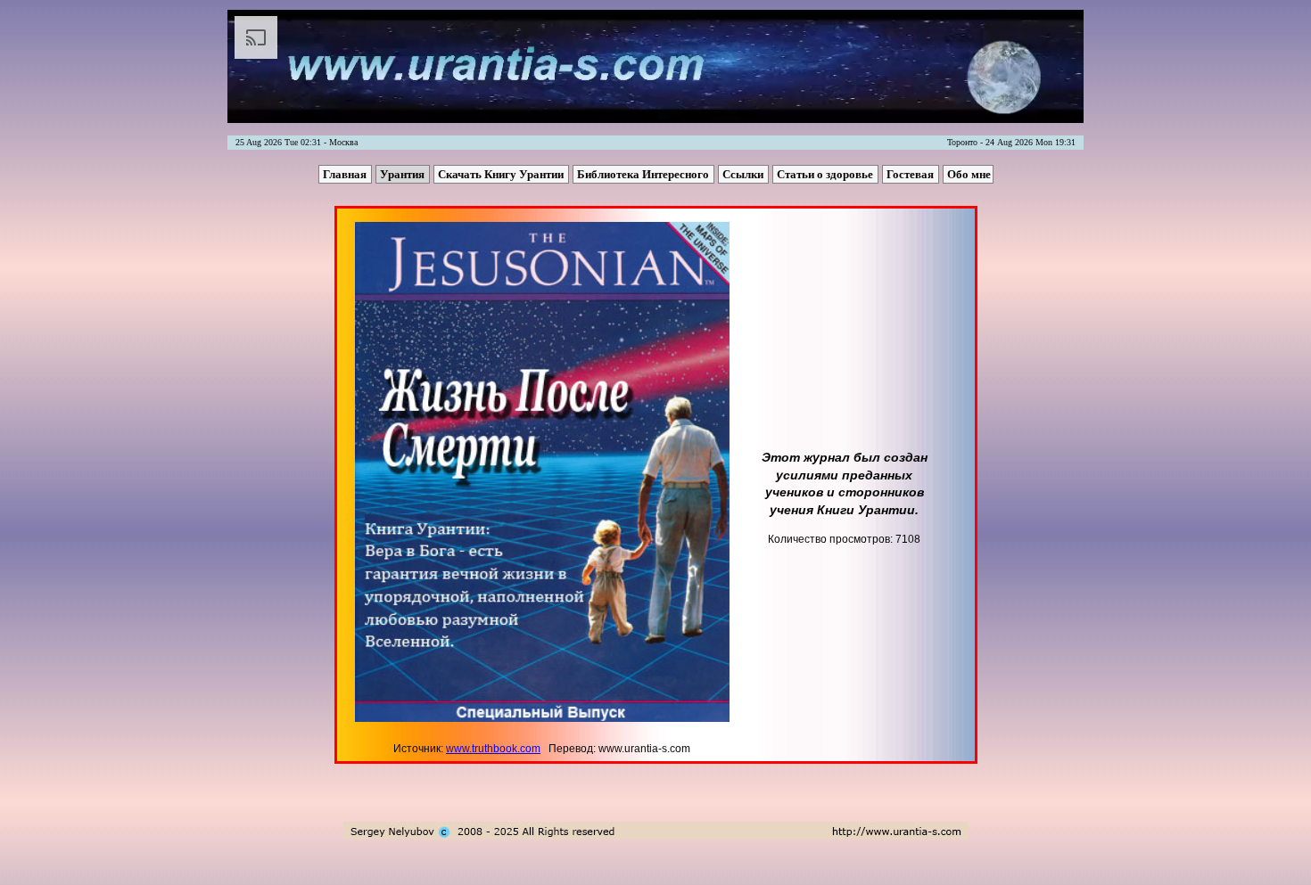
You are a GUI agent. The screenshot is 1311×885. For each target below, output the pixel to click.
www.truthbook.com (493, 748)
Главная (346, 174)
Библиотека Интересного (644, 174)
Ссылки (744, 174)
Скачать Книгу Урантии (502, 174)
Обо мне (969, 174)
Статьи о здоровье (826, 174)
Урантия (403, 174)
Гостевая (911, 174)
